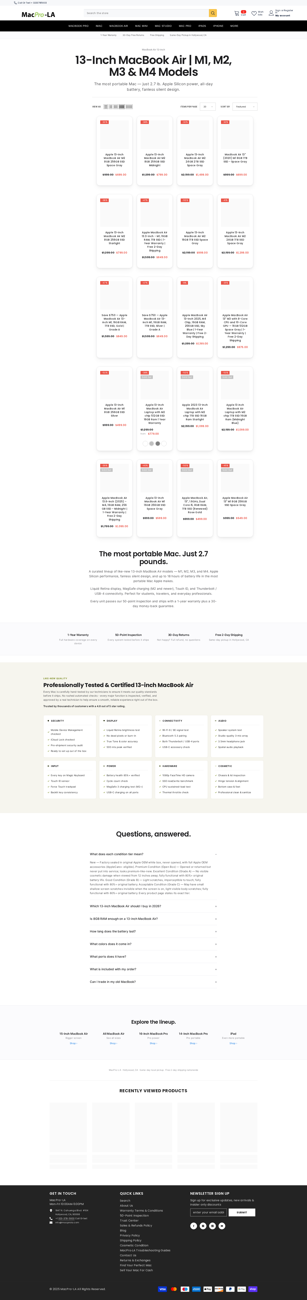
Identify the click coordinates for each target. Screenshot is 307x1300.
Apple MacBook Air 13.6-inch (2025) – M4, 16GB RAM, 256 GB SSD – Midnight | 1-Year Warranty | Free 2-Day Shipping (114, 508)
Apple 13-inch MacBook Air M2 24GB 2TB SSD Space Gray (195, 160)
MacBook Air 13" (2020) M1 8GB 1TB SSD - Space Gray (235, 158)
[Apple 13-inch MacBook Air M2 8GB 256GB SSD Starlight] (114, 213)
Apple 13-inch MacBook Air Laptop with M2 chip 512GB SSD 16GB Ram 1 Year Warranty (155, 414)
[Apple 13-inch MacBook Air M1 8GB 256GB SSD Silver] (114, 385)
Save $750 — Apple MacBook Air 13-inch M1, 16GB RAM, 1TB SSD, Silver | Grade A (155, 322)
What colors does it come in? (110, 944)
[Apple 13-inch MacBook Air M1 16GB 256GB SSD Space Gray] (155, 478)
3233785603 (40, 2)
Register (288, 10)
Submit (242, 1212)
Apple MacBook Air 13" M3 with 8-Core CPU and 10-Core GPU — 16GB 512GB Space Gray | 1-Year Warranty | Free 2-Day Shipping (235, 327)
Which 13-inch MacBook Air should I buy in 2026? (125, 906)
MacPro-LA (68, 1289)
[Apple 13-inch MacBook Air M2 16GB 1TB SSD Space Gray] (195, 213)
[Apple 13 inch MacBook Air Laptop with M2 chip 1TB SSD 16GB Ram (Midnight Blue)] (235, 385)
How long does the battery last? (113, 931)
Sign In (278, 11)
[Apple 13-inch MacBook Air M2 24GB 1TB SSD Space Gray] (235, 213)
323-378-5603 (66, 1218)
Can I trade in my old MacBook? (113, 982)
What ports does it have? (108, 956)
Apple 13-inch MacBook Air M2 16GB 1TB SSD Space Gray (195, 238)
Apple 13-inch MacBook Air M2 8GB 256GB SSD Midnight (154, 160)
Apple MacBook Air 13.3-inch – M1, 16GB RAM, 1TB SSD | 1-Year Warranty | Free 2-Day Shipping (155, 241)
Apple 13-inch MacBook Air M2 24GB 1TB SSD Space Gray (235, 238)
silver (151, 443)
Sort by (225, 106)
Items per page (189, 106)
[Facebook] (193, 1226)
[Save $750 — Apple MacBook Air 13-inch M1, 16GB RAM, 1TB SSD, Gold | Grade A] (114, 295)
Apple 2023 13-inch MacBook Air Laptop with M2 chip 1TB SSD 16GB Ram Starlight (195, 412)
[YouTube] (222, 1226)
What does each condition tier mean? (116, 854)
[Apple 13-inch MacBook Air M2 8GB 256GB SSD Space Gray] (114, 134)
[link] (68, 1161)
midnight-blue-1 (145, 443)
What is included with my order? (113, 969)
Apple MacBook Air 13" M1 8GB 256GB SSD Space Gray (235, 501)
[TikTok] (212, 1226)
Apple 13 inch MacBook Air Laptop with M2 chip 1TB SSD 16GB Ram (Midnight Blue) (235, 414)
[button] (106, 106)
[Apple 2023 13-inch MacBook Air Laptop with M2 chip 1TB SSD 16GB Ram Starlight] (195, 385)
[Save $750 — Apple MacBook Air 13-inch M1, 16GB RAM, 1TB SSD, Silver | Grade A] (155, 295)
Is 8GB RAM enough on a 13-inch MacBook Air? (124, 919)
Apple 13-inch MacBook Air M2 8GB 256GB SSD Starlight (114, 238)
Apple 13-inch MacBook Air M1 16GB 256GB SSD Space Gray (154, 503)
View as (96, 106)
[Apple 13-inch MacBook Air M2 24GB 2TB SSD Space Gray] (195, 134)
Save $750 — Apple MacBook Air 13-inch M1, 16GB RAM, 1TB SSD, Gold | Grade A (114, 322)
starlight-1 (164, 443)
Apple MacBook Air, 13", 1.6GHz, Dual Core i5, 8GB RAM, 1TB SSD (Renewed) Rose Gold (195, 505)
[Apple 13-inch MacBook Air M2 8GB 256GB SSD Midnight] (155, 134)
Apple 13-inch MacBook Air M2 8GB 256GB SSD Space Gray (114, 160)
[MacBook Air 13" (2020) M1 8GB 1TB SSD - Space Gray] (235, 134)
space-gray (157, 443)
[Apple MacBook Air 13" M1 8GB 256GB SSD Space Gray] (235, 478)
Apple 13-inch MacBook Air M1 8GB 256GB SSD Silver (114, 410)
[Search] (150, 13)
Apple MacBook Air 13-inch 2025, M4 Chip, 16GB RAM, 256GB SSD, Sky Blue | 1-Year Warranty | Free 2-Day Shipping (195, 326)
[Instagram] (203, 1226)
